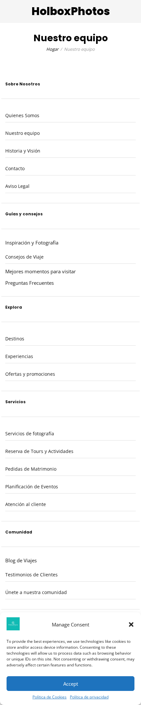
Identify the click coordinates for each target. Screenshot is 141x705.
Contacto (15, 168)
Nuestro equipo (22, 133)
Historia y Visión (22, 151)
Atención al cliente (25, 504)
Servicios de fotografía (29, 433)
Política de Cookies (49, 697)
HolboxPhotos (70, 11)
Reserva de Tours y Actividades (39, 451)
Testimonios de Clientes (31, 574)
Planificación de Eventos (31, 486)
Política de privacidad (89, 697)
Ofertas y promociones (30, 374)
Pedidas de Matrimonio (30, 469)
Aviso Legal (17, 186)
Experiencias (19, 356)
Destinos (14, 338)
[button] (131, 624)
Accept (70, 683)
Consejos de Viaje (24, 257)
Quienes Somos (22, 115)
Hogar (52, 49)
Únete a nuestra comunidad (36, 592)
